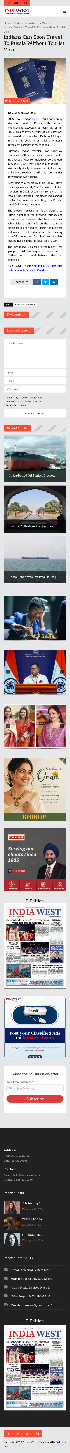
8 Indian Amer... (32, 1234)
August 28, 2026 (34, 1209)
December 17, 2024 (18, 101)
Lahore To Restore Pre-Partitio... (32, 526)
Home (7, 23)
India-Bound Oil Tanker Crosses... (32, 475)
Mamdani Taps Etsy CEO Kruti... (32, 1278)
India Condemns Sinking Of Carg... (33, 577)
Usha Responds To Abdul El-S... (31, 1296)
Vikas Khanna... (33, 1219)
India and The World (25, 304)
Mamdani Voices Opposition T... (32, 1305)
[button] (35, 618)
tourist (36, 118)
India (18, 23)
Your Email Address (20, 1082)
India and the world (37, 23)
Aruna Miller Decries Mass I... (30, 1287)
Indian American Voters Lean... (31, 1270)
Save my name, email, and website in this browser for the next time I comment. (24, 401)
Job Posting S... (32, 1203)
